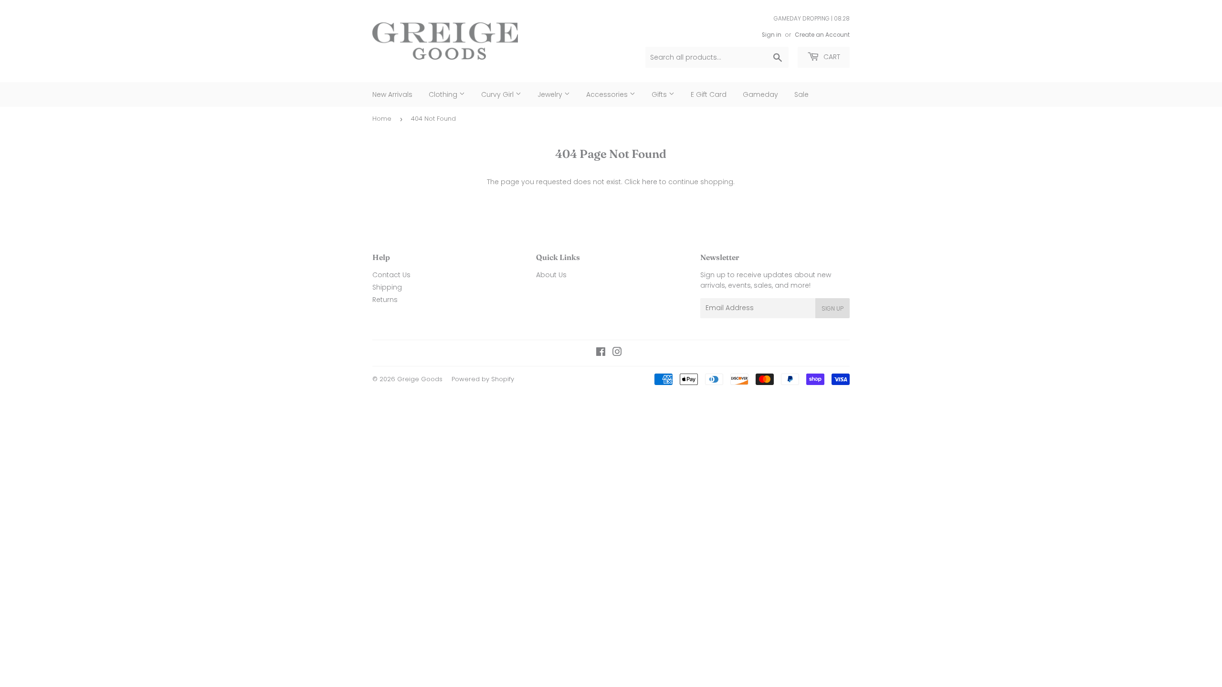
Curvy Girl (498, 94)
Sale (801, 94)
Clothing (444, 94)
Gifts (660, 94)
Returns (385, 299)
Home (381, 118)
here (649, 182)
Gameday (760, 94)
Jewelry (550, 94)
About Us (551, 275)
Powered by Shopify (483, 379)
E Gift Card (709, 94)
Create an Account (822, 35)
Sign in (771, 35)
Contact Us (391, 275)
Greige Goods (419, 379)
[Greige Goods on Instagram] (617, 353)
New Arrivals (392, 94)
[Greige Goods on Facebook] (601, 353)
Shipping (387, 287)
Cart (831, 57)
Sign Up (832, 308)
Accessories (608, 94)
